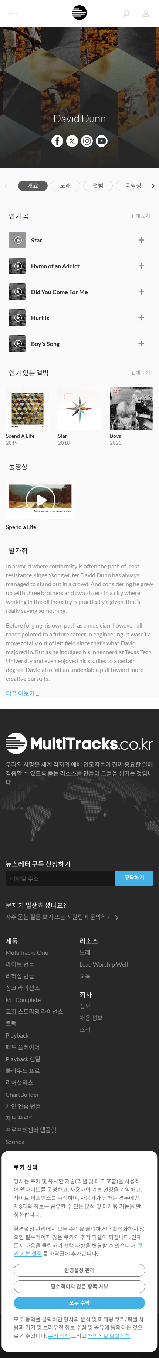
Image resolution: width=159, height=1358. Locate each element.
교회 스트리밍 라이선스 (34, 1011)
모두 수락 (79, 1303)
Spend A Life (20, 436)
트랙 (11, 1023)
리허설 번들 (20, 975)
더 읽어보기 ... (22, 693)
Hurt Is (40, 317)
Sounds (15, 1141)
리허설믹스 (19, 1082)
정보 (85, 1005)
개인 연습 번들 (23, 1106)
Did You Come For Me (59, 291)
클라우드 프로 (23, 1070)
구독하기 (134, 877)
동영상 (133, 185)
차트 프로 (19, 1118)
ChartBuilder (22, 1094)
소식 (85, 1029)
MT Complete (23, 999)
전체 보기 (140, 216)
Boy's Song (45, 343)
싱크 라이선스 (23, 987)
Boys (115, 436)
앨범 (98, 185)
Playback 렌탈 (23, 1058)
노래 (65, 185)
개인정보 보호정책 (109, 1335)
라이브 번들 (20, 964)
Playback (17, 1035)
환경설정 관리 (79, 1270)
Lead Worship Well (104, 964)
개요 (32, 185)
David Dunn (79, 118)
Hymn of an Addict (55, 265)
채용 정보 (91, 1017)
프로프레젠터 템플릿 (31, 1129)
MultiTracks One (27, 952)
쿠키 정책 (59, 1335)
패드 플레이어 (23, 1047)
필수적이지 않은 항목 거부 (79, 1286)
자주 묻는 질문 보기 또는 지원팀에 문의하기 (59, 916)
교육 (85, 975)
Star (36, 239)
